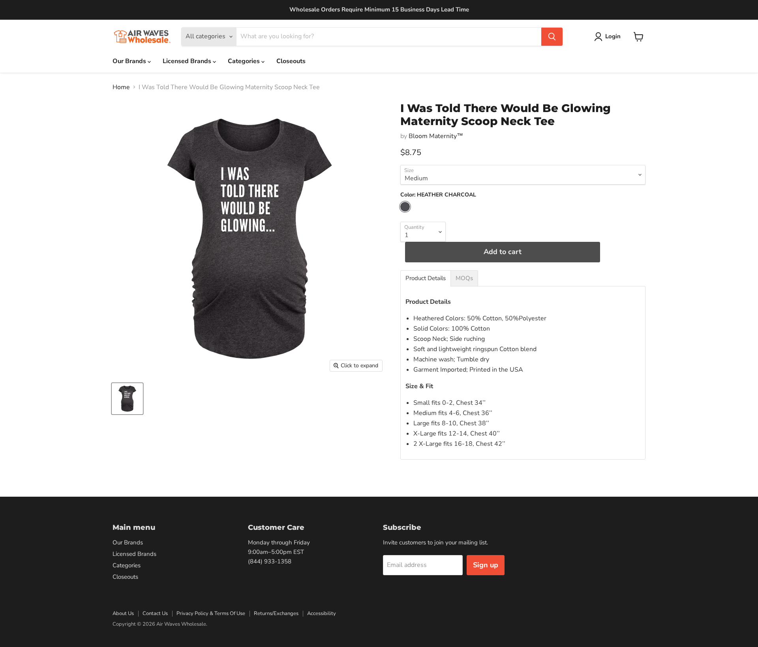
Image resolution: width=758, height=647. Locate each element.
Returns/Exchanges (276, 613)
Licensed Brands (188, 61)
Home (121, 87)
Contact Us (155, 613)
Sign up (485, 565)
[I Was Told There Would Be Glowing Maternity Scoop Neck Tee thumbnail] (127, 398)
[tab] (425, 278)
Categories (244, 61)
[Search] (552, 37)
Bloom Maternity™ (436, 136)
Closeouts (291, 61)
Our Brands (130, 61)
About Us (123, 613)
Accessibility (321, 613)
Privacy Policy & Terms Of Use (210, 613)
